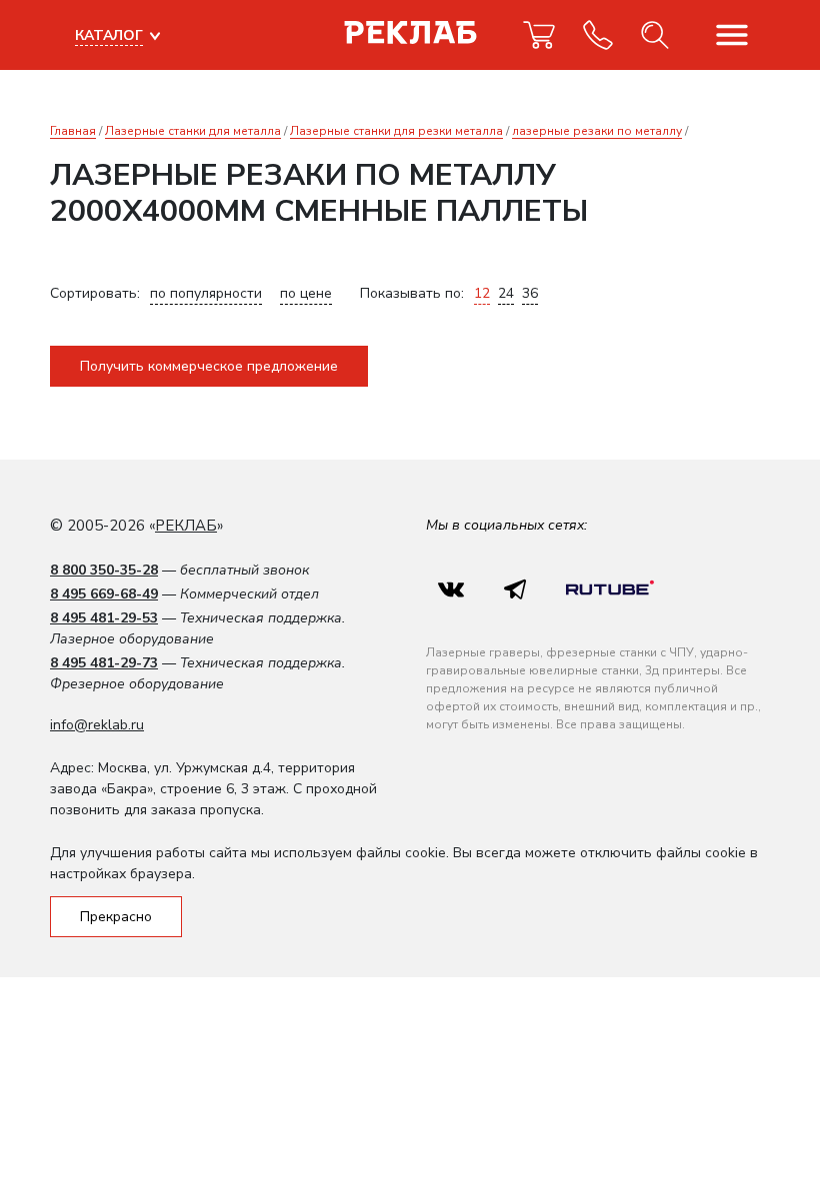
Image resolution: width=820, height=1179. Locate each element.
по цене (306, 293)
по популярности (206, 293)
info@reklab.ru (97, 724)
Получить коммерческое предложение (209, 366)
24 (506, 293)
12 (482, 293)
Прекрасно (116, 916)
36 (530, 293)
